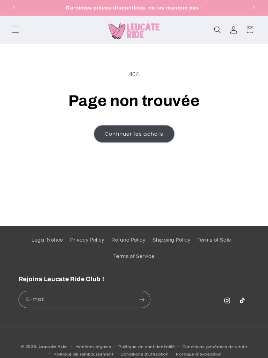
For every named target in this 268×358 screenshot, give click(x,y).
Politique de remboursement (83, 354)
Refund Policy (128, 240)
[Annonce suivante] (254, 7)
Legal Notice (47, 240)
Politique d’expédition (199, 354)
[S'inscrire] (142, 299)
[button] (15, 30)
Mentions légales (93, 347)
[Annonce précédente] (14, 7)
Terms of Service (133, 256)
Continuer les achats (134, 134)
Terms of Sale (214, 240)
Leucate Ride (53, 347)
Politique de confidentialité (146, 347)
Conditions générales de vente (215, 347)
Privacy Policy (87, 240)
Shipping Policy (171, 240)
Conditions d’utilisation (145, 354)
